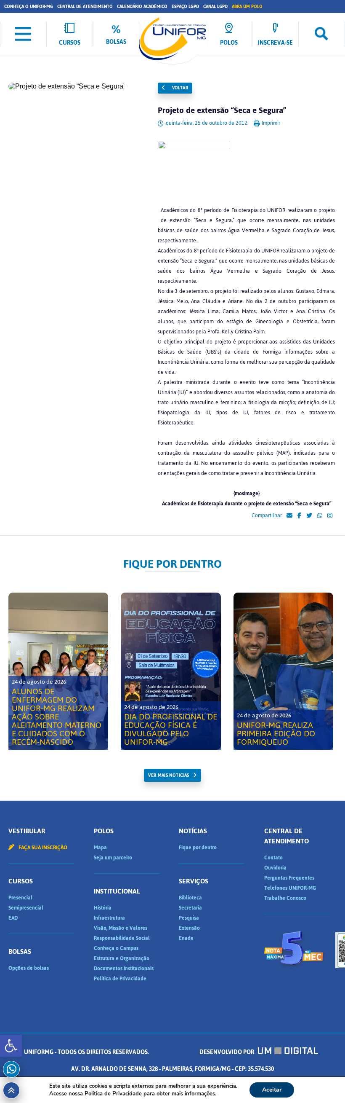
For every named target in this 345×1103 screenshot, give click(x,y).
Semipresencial (25, 908)
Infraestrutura (109, 918)
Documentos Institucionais (124, 968)
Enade (186, 938)
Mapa (100, 848)
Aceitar (271, 1090)
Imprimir (270, 123)
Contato (273, 858)
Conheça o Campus (116, 948)
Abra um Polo (247, 6)
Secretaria (190, 908)
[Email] (289, 516)
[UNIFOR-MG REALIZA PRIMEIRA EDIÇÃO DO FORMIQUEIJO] (283, 671)
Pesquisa (189, 918)
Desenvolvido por (227, 1052)
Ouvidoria (275, 868)
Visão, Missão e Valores (120, 928)
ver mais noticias (168, 775)
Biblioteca (190, 898)
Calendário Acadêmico (142, 6)
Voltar (179, 87)
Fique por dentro (198, 848)
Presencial (20, 898)
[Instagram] (330, 516)
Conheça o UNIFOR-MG (28, 6)
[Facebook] (299, 516)
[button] (11, 1046)
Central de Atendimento (85, 6)
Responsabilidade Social (122, 938)
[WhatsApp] (320, 516)
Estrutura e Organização (121, 958)
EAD (13, 918)
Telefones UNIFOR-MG (290, 888)
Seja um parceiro (113, 858)
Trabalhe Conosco (285, 898)
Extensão (189, 928)
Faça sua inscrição (42, 848)
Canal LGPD (215, 6)
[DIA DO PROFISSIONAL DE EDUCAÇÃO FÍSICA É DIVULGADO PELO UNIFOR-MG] (170, 671)
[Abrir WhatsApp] (324, 1082)
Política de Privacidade (120, 979)
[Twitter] (309, 516)
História (102, 908)
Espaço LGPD (185, 6)
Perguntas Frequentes (289, 878)
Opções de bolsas (28, 968)
